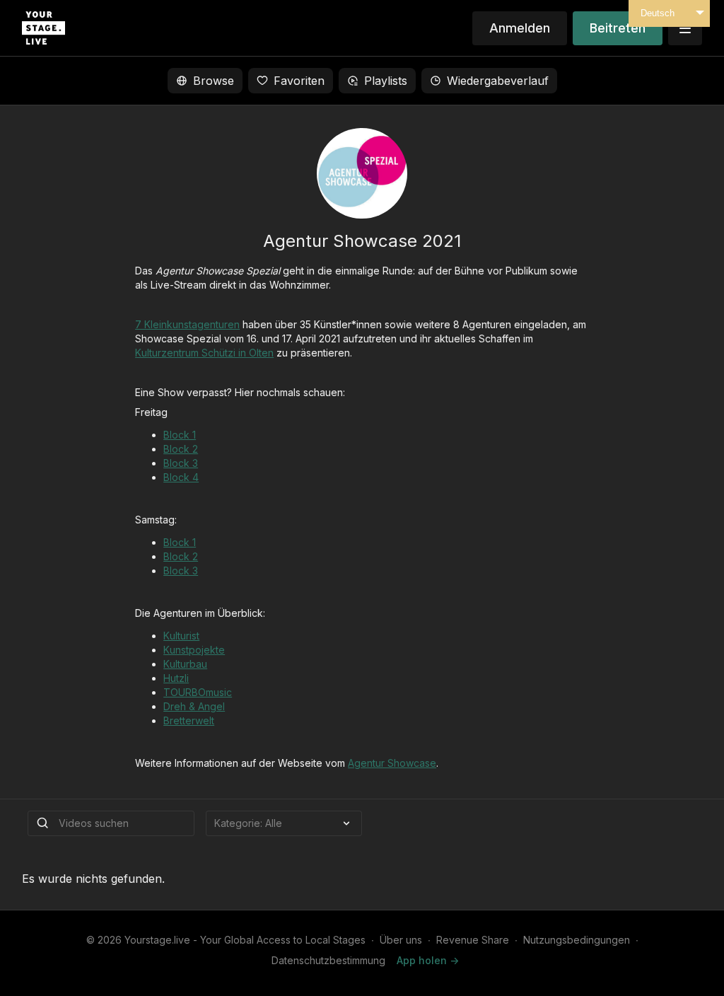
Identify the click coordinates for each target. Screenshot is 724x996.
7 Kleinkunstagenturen (187, 324)
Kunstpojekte (194, 650)
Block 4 (181, 477)
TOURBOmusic (197, 692)
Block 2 (180, 449)
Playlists (385, 81)
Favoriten (299, 81)
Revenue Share (472, 940)
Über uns (401, 940)
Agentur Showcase (392, 763)
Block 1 (179, 435)
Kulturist (181, 636)
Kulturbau (185, 664)
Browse (213, 81)
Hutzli (176, 678)
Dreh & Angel (194, 706)
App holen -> (428, 960)
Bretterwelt (188, 720)
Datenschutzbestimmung (328, 960)
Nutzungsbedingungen (576, 940)
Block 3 (180, 463)
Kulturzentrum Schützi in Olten (204, 353)
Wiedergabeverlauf (498, 81)
